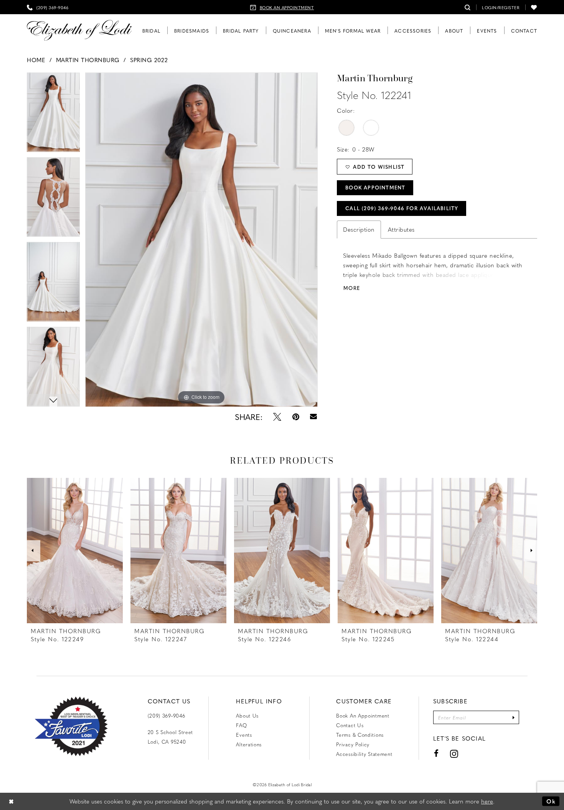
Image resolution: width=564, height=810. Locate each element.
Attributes (401, 229)
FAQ (241, 725)
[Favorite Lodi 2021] (71, 726)
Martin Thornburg (88, 60)
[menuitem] (47, 7)
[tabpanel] (201, 240)
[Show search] (468, 7)
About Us (247, 715)
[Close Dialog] (11, 801)
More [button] (351, 288)
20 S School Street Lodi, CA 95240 (170, 736)
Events (244, 734)
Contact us (349, 725)
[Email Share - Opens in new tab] (314, 417)
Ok (551, 801)
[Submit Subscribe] (513, 717)
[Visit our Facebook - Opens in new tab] (436, 753)
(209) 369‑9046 (166, 715)
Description (359, 229)
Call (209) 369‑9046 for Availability (401, 208)
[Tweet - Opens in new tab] (277, 416)
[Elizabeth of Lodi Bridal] (79, 30)
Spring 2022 (149, 60)
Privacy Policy (352, 744)
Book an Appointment (362, 715)
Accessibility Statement (364, 753)
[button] (500, 7)
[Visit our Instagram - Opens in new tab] (454, 753)
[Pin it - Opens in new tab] (296, 416)
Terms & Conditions (360, 734)
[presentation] (75, 550)
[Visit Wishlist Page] (534, 7)
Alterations (249, 744)
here (487, 801)
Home (36, 60)
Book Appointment (375, 187)
